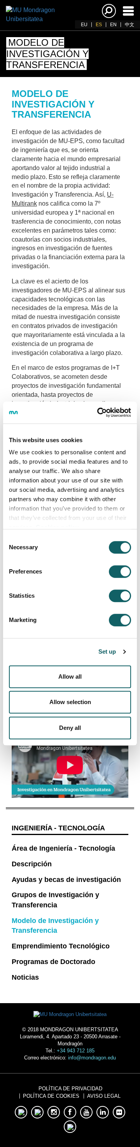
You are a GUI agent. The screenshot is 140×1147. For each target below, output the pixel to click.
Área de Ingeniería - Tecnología (63, 848)
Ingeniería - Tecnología (58, 828)
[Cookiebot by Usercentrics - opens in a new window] (98, 412)
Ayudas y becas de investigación (66, 880)
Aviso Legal (104, 1096)
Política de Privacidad (70, 1088)
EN (113, 24)
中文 (129, 24)
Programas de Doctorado (53, 962)
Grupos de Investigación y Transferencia (55, 900)
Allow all (70, 676)
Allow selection (70, 702)
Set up (107, 651)
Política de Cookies (51, 1096)
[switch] (120, 571)
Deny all (70, 727)
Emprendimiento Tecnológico (61, 946)
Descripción (32, 864)
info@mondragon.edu (92, 1058)
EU (84, 24)
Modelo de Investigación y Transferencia (55, 926)
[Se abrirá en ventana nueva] (21, 1112)
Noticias (25, 977)
